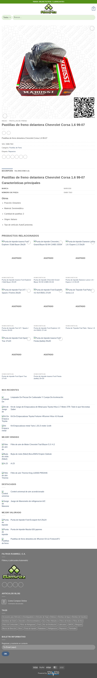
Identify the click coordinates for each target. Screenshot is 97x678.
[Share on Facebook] (8, 157)
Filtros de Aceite (65, 621)
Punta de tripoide (30, 628)
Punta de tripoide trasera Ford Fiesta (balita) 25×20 (47, 377)
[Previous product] (8, 133)
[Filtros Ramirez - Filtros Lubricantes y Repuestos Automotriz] (48, 9)
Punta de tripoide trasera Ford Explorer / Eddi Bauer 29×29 (16, 281)
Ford (39, 625)
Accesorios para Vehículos (11, 617)
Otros (20, 628)
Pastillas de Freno (18, 121)
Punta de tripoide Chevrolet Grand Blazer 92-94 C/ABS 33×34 (46, 281)
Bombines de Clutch (9, 621)
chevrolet (22, 621)
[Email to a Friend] (17, 157)
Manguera (78, 625)
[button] (3, 9)
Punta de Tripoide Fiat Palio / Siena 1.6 (80, 328)
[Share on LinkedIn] (25, 157)
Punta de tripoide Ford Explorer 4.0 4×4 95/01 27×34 (47, 329)
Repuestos (12, 151)
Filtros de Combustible (10, 625)
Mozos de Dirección (9, 628)
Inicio (4, 121)
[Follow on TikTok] (15, 584)
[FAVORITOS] (89, 8)
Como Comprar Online (17, 601)
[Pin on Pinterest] (21, 157)
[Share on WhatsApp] (4, 157)
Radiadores (42, 628)
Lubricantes (62, 625)
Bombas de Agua (64, 617)
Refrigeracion (52, 628)
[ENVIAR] (92, 17)
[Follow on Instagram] (9, 584)
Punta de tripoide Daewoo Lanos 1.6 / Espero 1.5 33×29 (80, 281)
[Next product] (4, 133)
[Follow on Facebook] (4, 584)
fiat (43, 621)
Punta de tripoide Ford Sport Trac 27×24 (14, 377)
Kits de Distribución (49, 625)
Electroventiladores (33, 621)
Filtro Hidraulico (52, 621)
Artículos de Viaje (42, 617)
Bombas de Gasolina (79, 617)
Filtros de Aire (78, 621)
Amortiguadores (28, 617)
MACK (71, 625)
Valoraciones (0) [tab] (21, 171)
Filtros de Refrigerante (27, 625)
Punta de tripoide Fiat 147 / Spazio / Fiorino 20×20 (15, 329)
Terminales (72, 628)
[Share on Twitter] (12, 157)
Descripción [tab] (7, 171)
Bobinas (53, 617)
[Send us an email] (20, 584)
